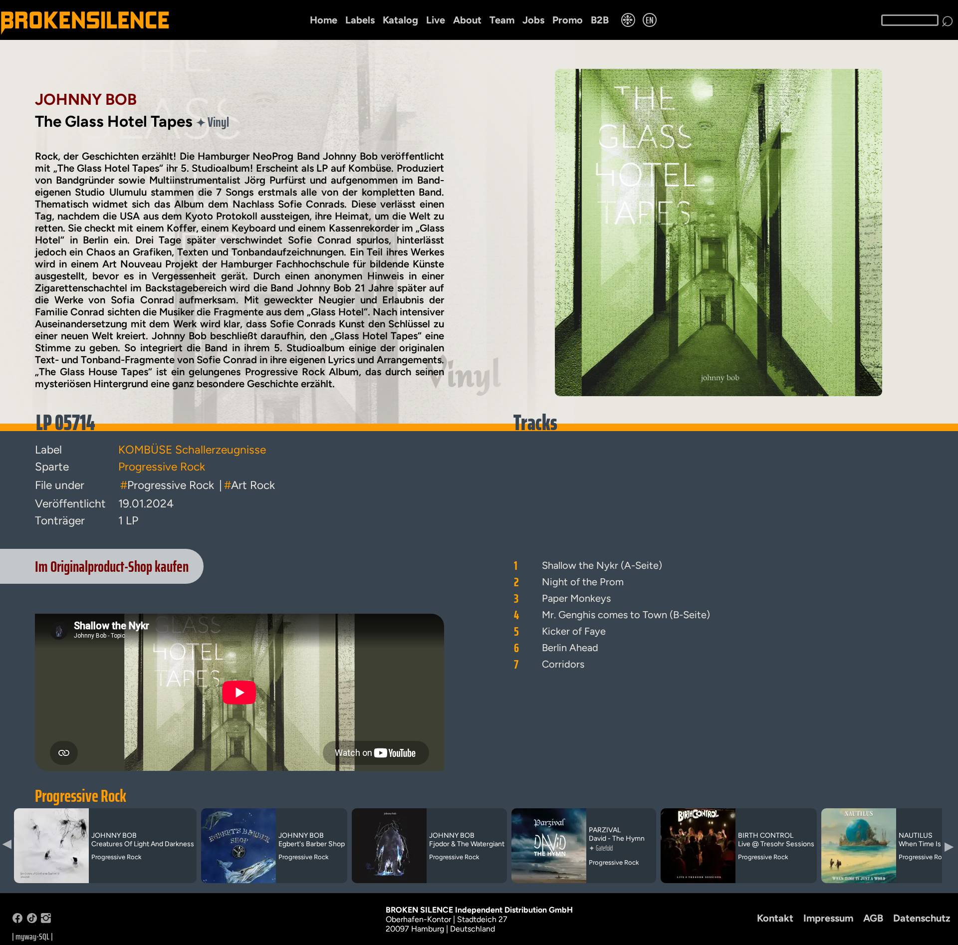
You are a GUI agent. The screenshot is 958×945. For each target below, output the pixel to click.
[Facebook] (17, 920)
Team (501, 20)
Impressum (828, 918)
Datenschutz (922, 918)
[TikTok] (31, 920)
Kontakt (775, 918)
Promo (567, 20)
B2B (600, 20)
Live (435, 20)
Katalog (400, 20)
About (467, 20)
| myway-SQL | (32, 937)
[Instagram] (45, 920)
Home (323, 20)
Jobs (533, 20)
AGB (873, 918)
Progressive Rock (80, 796)
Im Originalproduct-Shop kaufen (112, 566)
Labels (360, 20)
